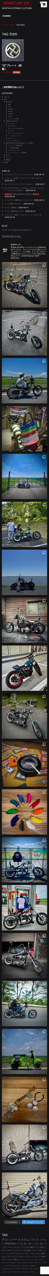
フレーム (16, 1256)
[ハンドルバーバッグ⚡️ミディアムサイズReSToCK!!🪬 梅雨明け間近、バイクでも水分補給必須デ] (24, 955)
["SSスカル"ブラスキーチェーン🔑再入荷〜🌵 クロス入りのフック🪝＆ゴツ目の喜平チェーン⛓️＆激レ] (24, 1099)
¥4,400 (12, 68)
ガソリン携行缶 (11, 207)
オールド (43, 1263)
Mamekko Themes (29, 1272)
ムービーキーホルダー (17, 128)
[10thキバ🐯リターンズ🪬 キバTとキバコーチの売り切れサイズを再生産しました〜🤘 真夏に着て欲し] (24, 859)
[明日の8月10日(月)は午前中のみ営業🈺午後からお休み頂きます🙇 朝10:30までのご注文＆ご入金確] (24, 476)
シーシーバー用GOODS (15, 145)
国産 (15, 1259)
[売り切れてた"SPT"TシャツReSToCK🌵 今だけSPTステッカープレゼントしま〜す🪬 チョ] (24, 907)
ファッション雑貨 (13, 119)
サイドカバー (12, 1263)
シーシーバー (30, 1259)
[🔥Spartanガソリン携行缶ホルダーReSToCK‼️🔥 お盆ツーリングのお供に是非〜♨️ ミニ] (24, 668)
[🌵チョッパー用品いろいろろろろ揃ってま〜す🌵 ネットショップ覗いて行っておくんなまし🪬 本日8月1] (24, 380)
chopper (27, 1250)
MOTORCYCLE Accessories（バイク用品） (20, 143)
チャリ (36, 1247)
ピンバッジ (11, 138)
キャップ (30, 1256)
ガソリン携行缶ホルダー (14, 211)
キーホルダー (12, 126)
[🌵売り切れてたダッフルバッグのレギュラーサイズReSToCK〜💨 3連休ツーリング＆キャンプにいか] (24, 1003)
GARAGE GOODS (11, 121)
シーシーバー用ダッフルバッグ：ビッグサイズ (23, 215)
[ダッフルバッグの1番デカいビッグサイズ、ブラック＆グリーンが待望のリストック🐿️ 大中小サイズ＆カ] (24, 716)
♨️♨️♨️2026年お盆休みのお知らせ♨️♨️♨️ (22, 194)
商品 (5, 99)
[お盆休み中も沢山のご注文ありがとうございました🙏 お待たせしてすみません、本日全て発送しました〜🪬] (24, 332)
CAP (9, 107)
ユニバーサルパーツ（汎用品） (17, 152)
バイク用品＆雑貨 (13, 148)
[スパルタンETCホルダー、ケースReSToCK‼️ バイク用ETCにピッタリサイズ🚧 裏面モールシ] (24, 620)
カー (18, 1247)
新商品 (8, 160)
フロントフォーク (22, 1263)
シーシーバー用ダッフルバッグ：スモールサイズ (24, 178)
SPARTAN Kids (11, 236)
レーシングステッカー (17, 133)
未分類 (6, 162)
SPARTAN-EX (25, 1268)
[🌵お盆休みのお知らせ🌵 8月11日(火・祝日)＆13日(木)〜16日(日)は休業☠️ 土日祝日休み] (24, 572)
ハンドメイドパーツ (14, 150)
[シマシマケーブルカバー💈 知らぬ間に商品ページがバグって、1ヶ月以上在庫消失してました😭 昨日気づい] (24, 428)
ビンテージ (18, 1250)
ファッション (39, 1259)
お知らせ (6, 97)
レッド (4, 1266)
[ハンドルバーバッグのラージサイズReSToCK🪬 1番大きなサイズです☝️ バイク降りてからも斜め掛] (24, 285)
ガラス (9, 1266)
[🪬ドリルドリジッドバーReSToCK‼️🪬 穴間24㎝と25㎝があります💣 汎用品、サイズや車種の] (24, 1195)
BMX (43, 1253)
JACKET (10, 109)
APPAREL (9, 102)
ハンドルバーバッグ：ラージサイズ (19, 174)
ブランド (37, 1263)
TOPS (10, 116)
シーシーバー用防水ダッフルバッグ (19, 200)
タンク (4, 1256)
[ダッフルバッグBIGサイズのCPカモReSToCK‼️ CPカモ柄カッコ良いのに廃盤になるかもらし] (24, 1147)
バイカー (36, 1243)
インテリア (11, 123)
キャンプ (23, 1256)
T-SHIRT (10, 114)
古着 (31, 1247)
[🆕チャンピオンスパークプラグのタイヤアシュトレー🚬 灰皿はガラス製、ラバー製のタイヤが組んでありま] (24, 764)
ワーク (9, 1256)
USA (42, 1247)
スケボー (10, 1259)
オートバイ (21, 1259)
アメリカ (25, 1247)
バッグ (8, 1253)
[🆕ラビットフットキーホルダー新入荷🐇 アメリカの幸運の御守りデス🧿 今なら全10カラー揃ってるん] (24, 812)
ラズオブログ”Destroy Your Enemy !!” (17, 230)
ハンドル (24, 1253)
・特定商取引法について (13, 87)
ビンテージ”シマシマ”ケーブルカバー (19, 184)
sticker (33, 1266)
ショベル (38, 1253)
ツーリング (11, 1247)
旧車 (43, 1256)
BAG (9, 104)
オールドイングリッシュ (22, 1266)
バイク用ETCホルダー (13, 204)
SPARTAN (10, 1243)
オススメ (8, 157)
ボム (12, 1266)
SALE (7, 155)
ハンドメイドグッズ (14, 136)
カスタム (24, 1239)
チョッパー (9, 1239)
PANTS (10, 111)
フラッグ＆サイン (13, 140)
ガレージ (37, 1256)
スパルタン (22, 1243)
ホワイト (31, 1263)
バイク (34, 1239)
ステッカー (11, 131)
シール (31, 1253)
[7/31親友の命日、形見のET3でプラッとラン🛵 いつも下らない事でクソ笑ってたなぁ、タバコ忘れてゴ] (24, 524)
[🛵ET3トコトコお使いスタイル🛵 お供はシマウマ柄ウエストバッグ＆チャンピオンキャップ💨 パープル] (24, 1051)
